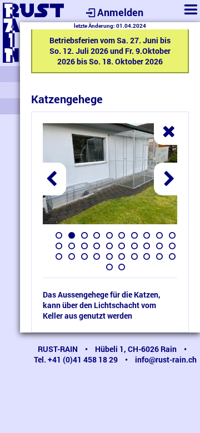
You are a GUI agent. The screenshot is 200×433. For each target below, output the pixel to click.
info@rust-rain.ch (166, 359)
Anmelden (120, 12)
